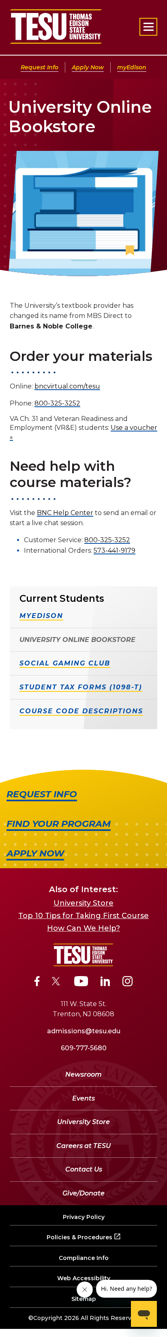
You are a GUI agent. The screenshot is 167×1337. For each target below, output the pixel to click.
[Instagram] (127, 982)
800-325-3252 (57, 403)
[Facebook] (37, 982)
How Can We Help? (83, 928)
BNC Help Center (65, 513)
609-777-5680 (84, 1048)
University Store (83, 903)
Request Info (39, 67)
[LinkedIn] (105, 982)
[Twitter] (57, 982)
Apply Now (88, 67)
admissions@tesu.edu (83, 1031)
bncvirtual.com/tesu (67, 386)
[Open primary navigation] (148, 27)
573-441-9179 (114, 550)
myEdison (131, 67)
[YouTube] (81, 982)
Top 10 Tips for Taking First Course (83, 915)
